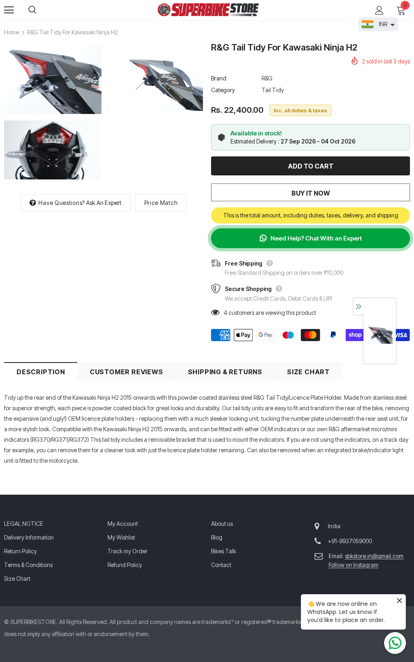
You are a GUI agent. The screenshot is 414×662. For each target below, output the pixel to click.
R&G (267, 78)
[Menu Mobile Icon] (9, 10)
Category (223, 89)
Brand (218, 78)
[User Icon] (379, 10)
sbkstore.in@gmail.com (374, 555)
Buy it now (310, 193)
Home (11, 32)
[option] (53, 114)
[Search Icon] (40, 10)
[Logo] (208, 9)
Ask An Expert (104, 202)
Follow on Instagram (353, 564)
